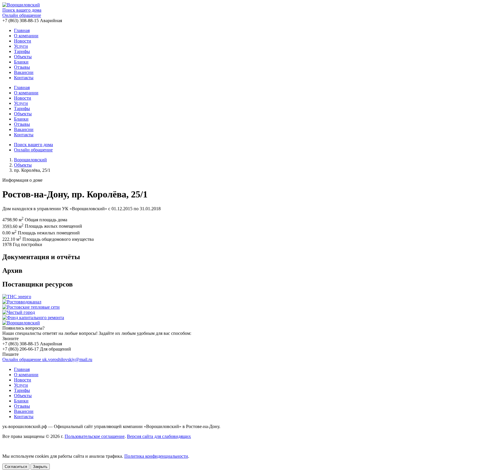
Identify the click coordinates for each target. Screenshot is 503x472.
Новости (22, 40)
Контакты (23, 77)
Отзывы (22, 67)
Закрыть (40, 466)
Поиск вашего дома (21, 10)
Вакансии (23, 72)
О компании (26, 35)
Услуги (21, 46)
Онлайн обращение (21, 15)
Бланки (21, 61)
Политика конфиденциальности (156, 456)
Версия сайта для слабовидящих (159, 436)
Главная (22, 30)
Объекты (23, 56)
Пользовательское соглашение (95, 436)
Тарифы (22, 51)
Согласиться (16, 466)
